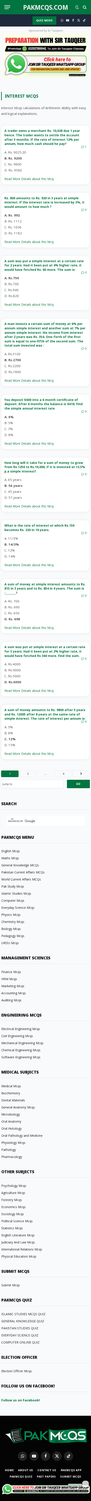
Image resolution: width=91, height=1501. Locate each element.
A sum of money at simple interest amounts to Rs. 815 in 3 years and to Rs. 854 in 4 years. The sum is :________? (44, 588)
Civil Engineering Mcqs (17, 1036)
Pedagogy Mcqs (12, 936)
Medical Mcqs (11, 1086)
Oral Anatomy (11, 1121)
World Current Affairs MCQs (21, 879)
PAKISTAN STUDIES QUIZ (19, 1328)
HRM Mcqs (9, 979)
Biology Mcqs (11, 929)
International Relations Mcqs (21, 1249)
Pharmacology (11, 1157)
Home (9, 1470)
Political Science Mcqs (17, 1221)
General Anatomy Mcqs (18, 1107)
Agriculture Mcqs (13, 1193)
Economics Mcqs (13, 1207)
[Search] (84, 7)
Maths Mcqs (10, 858)
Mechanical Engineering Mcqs (22, 1043)
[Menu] (7, 7)
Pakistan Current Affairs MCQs (23, 872)
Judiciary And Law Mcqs (18, 1242)
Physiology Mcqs (13, 1142)
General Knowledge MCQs (20, 865)
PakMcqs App (71, 1470)
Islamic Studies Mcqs (16, 893)
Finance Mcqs (11, 972)
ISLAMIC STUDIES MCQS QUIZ (23, 1314)
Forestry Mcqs (11, 1200)
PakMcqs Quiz (21, 1476)
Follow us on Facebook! (20, 1400)
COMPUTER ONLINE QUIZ (20, 1342)
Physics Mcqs (11, 915)
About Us (25, 1470)
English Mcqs (10, 851)
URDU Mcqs (10, 943)
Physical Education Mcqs (18, 1256)
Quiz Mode (44, 20)
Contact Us (47, 1470)
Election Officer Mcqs (16, 1371)
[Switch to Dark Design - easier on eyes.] (77, 7)
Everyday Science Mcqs (17, 907)
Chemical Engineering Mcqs (20, 1050)
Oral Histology (11, 1128)
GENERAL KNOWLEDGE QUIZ (22, 1321)
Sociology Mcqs (12, 1214)
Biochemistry (10, 1093)
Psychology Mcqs (13, 1186)
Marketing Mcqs (12, 986)
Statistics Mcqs (12, 1228)
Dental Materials (13, 1100)
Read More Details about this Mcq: (29, 179)
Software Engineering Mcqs (20, 1057)
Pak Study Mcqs (12, 886)
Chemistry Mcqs (12, 922)
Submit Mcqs (10, 1285)
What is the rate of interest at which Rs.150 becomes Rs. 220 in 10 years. (39, 527)
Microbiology (10, 1114)
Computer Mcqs (12, 900)
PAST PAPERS (46, 1476)
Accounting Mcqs (13, 993)
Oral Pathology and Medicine (22, 1135)
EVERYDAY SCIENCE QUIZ (19, 1335)
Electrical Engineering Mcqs (20, 1029)
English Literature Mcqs (18, 1235)
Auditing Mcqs (11, 1000)
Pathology (8, 1150)
